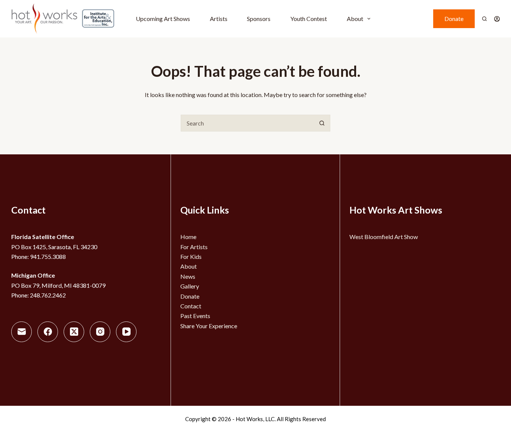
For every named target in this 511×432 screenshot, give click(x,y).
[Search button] (322, 123)
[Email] (21, 331)
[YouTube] (126, 331)
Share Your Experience (208, 325)
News (187, 276)
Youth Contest (308, 18)
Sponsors (258, 18)
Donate (453, 18)
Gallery (189, 286)
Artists (218, 18)
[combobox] (247, 123)
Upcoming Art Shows (163, 18)
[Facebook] (47, 331)
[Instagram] (100, 331)
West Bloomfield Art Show (383, 236)
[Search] (484, 18)
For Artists (194, 246)
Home (188, 236)
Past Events (195, 315)
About (355, 18)
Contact (190, 305)
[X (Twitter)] (74, 331)
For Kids (191, 256)
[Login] (497, 19)
